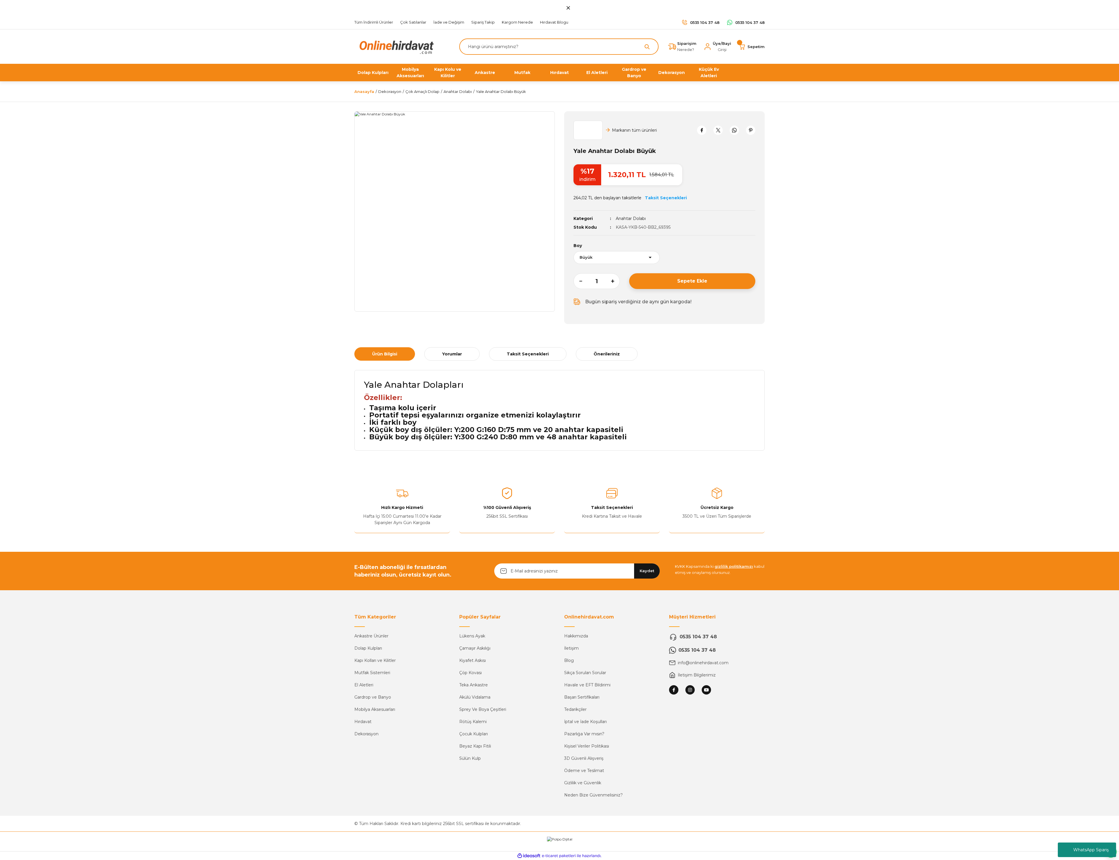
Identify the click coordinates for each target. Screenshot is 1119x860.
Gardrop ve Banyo (372, 697)
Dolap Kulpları (368, 648)
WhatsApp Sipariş (1091, 849)
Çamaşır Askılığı (474, 648)
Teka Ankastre (473, 685)
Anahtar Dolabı (631, 218)
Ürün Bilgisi (384, 354)
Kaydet (647, 570)
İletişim (571, 648)
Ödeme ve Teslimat (584, 770)
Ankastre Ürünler (371, 636)
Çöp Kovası (470, 672)
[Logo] (395, 46)
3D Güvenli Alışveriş (584, 758)
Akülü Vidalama (474, 697)
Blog (569, 660)
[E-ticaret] (559, 856)
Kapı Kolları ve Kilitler (375, 660)
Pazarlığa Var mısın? (584, 733)
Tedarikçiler (575, 709)
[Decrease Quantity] (577, 281)
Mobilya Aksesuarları (374, 709)
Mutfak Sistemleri (372, 672)
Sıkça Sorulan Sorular (585, 672)
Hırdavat (363, 721)
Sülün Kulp (470, 758)
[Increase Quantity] (615, 281)
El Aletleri (363, 685)
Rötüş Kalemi (473, 721)
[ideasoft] (529, 856)
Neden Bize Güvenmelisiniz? (593, 795)
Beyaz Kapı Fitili (475, 746)
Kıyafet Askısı (472, 660)
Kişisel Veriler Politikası (586, 746)
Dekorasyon (366, 733)
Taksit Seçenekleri (528, 354)
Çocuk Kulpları (473, 733)
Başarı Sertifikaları (581, 697)
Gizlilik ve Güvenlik (582, 782)
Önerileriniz (607, 354)
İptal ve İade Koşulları (585, 721)
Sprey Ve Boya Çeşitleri (482, 709)
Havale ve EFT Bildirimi (587, 685)
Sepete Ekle (692, 281)
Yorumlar (452, 354)
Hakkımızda (576, 636)
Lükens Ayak (472, 636)
